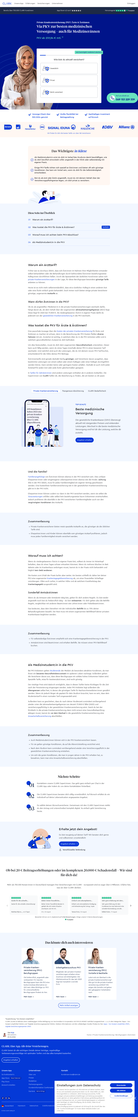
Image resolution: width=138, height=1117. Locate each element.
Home (89, 1035)
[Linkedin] (9, 1098)
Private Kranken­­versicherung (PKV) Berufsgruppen (33, 970)
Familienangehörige (36, 477)
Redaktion (33, 1081)
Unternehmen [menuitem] (57, 3)
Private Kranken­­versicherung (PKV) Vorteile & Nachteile (97, 970)
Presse (31, 1078)
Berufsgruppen (121, 1035)
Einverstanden (121, 1085)
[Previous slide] (7, 905)
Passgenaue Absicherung (73, 391)
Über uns (32, 1074)
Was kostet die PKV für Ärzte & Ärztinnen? (53, 227)
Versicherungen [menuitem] (43, 3)
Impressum (21, 1106)
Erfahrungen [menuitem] (30, 3)
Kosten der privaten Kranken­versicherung (74, 331)
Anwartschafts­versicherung (39, 716)
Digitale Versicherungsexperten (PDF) (18, 1026)
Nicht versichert (56, 92)
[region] (95, 1097)
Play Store (5, 1082)
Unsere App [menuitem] (18, 3)
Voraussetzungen (35, 496)
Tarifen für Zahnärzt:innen (41, 373)
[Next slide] (130, 905)
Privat (52, 80)
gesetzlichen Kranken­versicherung (57, 316)
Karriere (32, 1091)
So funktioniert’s (8, 1074)
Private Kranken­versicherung (45, 391)
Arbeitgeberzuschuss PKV (68, 968)
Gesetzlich (54, 68)
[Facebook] (3, 1098)
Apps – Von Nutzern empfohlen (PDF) (116, 1024)
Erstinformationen (48, 1106)
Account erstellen (8, 1085)
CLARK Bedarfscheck (97, 391)
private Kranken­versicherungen (41, 279)
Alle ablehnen (121, 1090)
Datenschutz (34, 1106)
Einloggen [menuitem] (131, 3)
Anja (12, 1032)
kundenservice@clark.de (70, 1074)
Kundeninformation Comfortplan (41, 1087)
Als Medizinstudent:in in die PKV (48, 242)
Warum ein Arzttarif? (42, 220)
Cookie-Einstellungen (121, 1096)
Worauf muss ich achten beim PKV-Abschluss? (55, 235)
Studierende (55, 671)
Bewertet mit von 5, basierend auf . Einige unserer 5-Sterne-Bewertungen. (69, 917)
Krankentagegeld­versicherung (60, 578)
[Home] (7, 3)
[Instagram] (6, 1098)
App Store (5, 1078)
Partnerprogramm (35, 1084)
